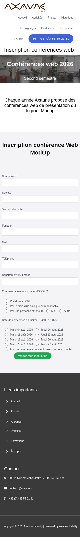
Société (6, 192)
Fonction (7, 225)
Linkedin (18, 38)
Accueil (22, 17)
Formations (66, 28)
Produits (46, 28)
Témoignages (28, 28)
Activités (37, 17)
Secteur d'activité (12, 209)
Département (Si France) (16, 274)
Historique (67, 17)
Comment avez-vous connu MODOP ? (25, 291)
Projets (52, 17)
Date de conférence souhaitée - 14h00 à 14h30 (29, 320)
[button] (51, 38)
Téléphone (8, 258)
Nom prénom (9, 176)
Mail (4, 242)
